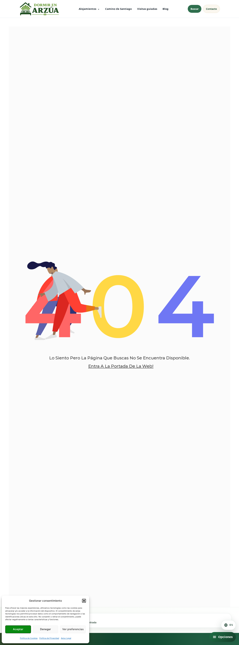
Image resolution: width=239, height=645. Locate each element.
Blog (165, 8)
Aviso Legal (66, 638)
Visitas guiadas (147, 8)
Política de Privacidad (49, 638)
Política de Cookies (29, 638)
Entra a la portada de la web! (120, 366)
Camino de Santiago (118, 8)
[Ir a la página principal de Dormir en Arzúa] (39, 9)
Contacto (211, 8)
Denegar (45, 629)
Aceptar (18, 629)
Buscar (195, 8)
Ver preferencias (73, 629)
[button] (84, 601)
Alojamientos (87, 8)
